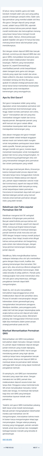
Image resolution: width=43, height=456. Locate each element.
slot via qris (7, 439)
